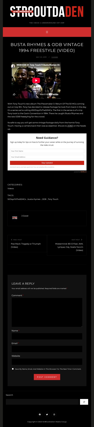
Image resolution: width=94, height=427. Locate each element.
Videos (11, 188)
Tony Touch (53, 199)
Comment (18, 295)
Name (15, 330)
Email (15, 343)
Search (9, 395)
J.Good (55, 57)
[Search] (84, 402)
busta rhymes (34, 199)
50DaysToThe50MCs (17, 199)
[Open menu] (47, 32)
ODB (44, 199)
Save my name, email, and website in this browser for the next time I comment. (48, 369)
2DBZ (70, 126)
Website (16, 356)
